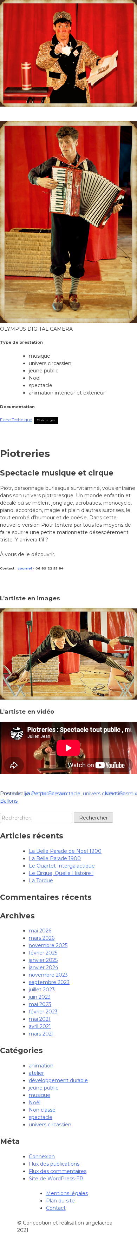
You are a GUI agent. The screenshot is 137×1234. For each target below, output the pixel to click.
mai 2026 (40, 931)
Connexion (42, 1156)
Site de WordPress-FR (56, 1178)
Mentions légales (67, 1193)
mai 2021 (40, 1019)
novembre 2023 (48, 975)
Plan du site (60, 1201)
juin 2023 (40, 997)
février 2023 (43, 1012)
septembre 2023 (49, 982)
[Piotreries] (68, 698)
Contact (56, 1208)
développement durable (58, 1080)
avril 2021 (40, 1026)
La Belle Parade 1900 (55, 858)
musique (39, 1095)
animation (41, 1066)
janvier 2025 (43, 960)
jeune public (39, 793)
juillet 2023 (42, 989)
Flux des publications (54, 1164)
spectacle (68, 793)
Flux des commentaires (57, 1171)
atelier (36, 1073)
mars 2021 (41, 1034)
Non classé (42, 1110)
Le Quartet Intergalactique (62, 866)
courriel (25, 568)
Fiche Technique (16, 419)
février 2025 (43, 953)
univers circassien (104, 793)
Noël (34, 1102)
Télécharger (46, 420)
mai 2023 (40, 1004)
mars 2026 (41, 938)
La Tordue (41, 880)
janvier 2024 (43, 967)
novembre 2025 (48, 945)
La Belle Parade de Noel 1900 (65, 851)
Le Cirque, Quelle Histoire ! (61, 873)
